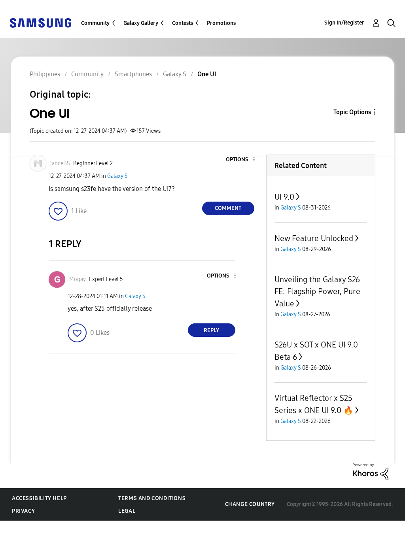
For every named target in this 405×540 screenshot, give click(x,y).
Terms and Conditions (151, 498)
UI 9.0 (284, 197)
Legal (126, 511)
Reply (211, 330)
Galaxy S (117, 176)
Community (95, 23)
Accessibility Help (39, 498)
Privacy (23, 511)
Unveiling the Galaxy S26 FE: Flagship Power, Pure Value (317, 291)
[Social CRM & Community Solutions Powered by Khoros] (370, 471)
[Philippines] (40, 22)
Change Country (250, 504)
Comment (228, 208)
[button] (240, 160)
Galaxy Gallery (140, 23)
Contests (182, 23)
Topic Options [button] (352, 112)
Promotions (221, 23)
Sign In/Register (344, 22)
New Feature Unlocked (313, 238)
